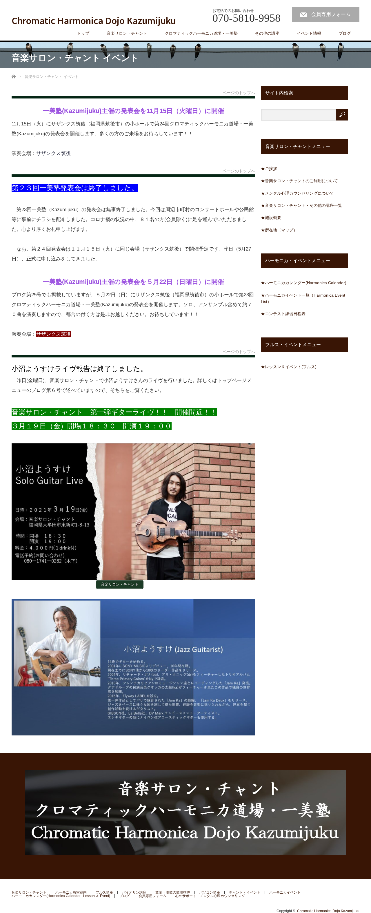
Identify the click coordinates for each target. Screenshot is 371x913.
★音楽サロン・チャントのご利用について (299, 180)
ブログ (345, 33)
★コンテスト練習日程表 (283, 313)
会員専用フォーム (331, 14)
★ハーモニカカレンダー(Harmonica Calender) (303, 282)
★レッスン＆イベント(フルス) (289, 366)
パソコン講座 (209, 892)
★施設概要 (271, 217)
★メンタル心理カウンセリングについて (297, 193)
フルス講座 (104, 892)
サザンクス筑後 (53, 153)
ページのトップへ (239, 93)
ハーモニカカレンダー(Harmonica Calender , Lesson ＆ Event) (61, 896)
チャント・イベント (244, 892)
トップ (83, 33)
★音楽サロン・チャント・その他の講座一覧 (301, 205)
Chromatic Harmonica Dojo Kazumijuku (94, 20)
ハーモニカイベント (285, 892)
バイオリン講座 (134, 892)
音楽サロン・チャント (29, 892)
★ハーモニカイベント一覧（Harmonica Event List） (303, 298)
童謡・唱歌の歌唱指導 (172, 892)
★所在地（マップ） (279, 230)
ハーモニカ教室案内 (71, 892)
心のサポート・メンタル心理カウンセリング (210, 896)
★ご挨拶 (269, 168)
